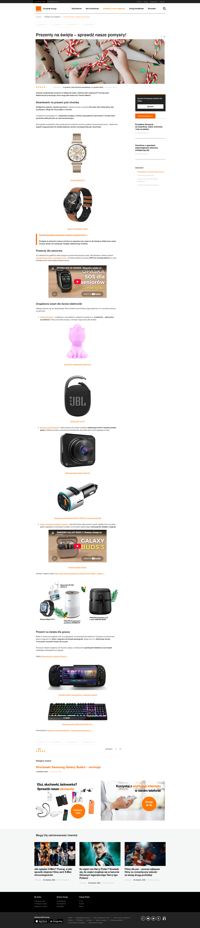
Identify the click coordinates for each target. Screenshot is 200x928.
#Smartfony (56, 24)
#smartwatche (72, 24)
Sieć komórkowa (92, 8)
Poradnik (38, 17)
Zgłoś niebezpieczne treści (101, 918)
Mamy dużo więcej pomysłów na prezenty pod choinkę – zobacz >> (79, 573)
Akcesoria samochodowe (49, 427)
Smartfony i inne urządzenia (114, 8)
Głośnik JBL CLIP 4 (77, 421)
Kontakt (139, 1)
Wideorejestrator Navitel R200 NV (77, 473)
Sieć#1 (70, 918)
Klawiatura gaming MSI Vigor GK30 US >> (77, 724)
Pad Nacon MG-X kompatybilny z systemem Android (77, 695)
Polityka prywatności (116, 920)
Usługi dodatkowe (136, 8)
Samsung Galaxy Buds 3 (77, 567)
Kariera (81, 906)
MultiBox (89, 920)
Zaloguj (162, 1)
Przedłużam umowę (40, 904)
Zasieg (146, 1)
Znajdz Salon (154, 1)
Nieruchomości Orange (95, 923)
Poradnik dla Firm (53, 1)
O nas (81, 901)
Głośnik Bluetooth (46, 317)
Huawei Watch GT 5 (77, 180)
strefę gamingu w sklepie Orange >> (54, 656)
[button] (98, 823)
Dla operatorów (61, 901)
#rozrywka (37, 880)
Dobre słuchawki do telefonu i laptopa (54, 524)
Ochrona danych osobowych (76, 923)
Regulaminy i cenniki (40, 906)
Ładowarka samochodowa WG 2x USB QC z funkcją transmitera (77, 518)
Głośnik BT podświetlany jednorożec (77, 364)
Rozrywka (152, 8)
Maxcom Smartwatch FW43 (78, 229)
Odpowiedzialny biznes (83, 918)
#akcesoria (42, 24)
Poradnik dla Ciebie (40, 1)
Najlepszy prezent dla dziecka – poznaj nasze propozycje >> (69, 730)
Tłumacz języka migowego (121, 918)
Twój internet (76, 8)
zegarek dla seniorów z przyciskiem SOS (51, 258)
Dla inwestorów (61, 904)
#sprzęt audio (89, 24)
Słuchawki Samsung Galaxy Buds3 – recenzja (68, 767)
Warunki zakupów (101, 920)
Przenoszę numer (39, 901)
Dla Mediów (60, 906)
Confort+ (70, 920)
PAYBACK (80, 920)
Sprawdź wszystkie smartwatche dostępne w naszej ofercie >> (63, 235)
